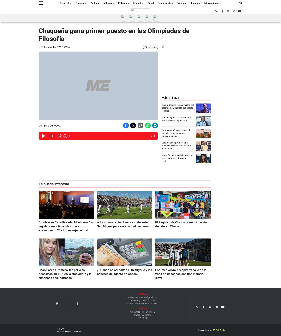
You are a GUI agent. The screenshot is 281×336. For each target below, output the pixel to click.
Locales (195, 3)
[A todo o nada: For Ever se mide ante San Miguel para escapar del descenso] (125, 204)
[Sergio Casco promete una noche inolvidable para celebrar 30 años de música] (203, 146)
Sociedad (182, 3)
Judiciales (108, 3)
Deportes (138, 3)
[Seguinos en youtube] (239, 11)
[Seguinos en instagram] (234, 11)
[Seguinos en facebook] (222, 11)
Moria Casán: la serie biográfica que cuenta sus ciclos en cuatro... (177, 158)
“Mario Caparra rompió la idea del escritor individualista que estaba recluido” (178, 108)
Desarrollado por (211, 330)
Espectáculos (165, 3)
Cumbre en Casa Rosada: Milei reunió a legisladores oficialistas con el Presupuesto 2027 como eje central (66, 226)
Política (94, 3)
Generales (65, 3)
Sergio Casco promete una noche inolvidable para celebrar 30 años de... (176, 145)
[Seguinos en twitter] (228, 11)
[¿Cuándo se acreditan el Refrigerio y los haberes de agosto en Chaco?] (125, 252)
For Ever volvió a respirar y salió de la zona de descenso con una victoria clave (180, 274)
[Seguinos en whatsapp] (216, 11)
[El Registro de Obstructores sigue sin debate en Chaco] (183, 204)
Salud (151, 3)
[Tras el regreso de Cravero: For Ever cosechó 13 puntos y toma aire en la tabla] (203, 121)
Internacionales (212, 3)
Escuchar (152, 47)
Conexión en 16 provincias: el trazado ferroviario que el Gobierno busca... (176, 133)
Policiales (123, 3)
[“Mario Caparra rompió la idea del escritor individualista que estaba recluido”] (203, 108)
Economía (81, 3)
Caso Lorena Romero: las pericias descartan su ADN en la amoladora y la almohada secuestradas (65, 274)
